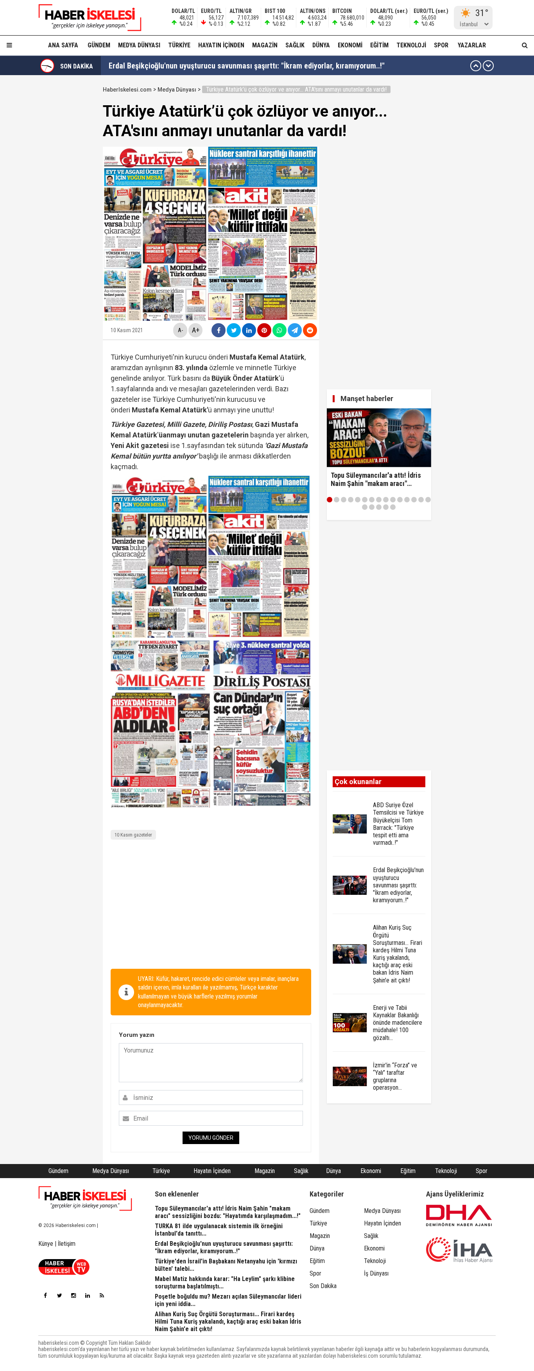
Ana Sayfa (63, 45)
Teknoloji (411, 45)
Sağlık (295, 45)
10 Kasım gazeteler (133, 835)
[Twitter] (59, 1295)
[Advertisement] (211, 906)
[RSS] (102, 1295)
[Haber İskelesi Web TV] (64, 1272)
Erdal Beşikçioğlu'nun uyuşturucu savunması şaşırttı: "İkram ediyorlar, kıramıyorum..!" (247, 65)
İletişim (66, 1243)
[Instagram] (73, 1295)
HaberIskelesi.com (127, 89)
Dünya (321, 45)
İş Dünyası (376, 1273)
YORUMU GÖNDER (210, 1138)
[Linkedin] (88, 1295)
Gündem (99, 45)
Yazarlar (472, 45)
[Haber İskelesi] (85, 1198)
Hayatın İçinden (221, 45)
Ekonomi (350, 45)
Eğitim (379, 45)
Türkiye (179, 45)
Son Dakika (323, 1286)
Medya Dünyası (139, 45)
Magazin (265, 45)
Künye (45, 1243)
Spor (441, 45)
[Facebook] (45, 1295)
